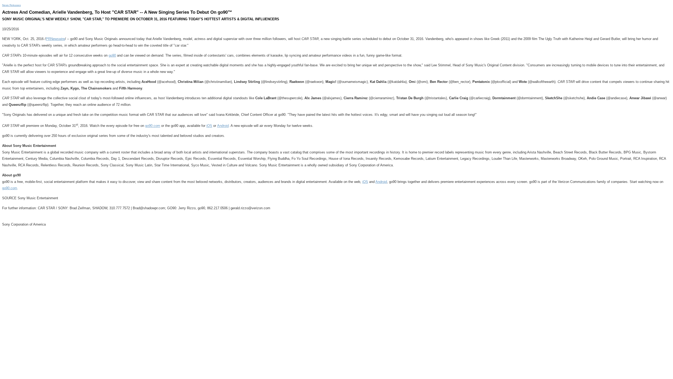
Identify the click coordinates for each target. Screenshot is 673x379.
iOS (209, 126)
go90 (112, 55)
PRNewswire (55, 39)
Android (223, 126)
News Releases (11, 5)
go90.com (152, 126)
